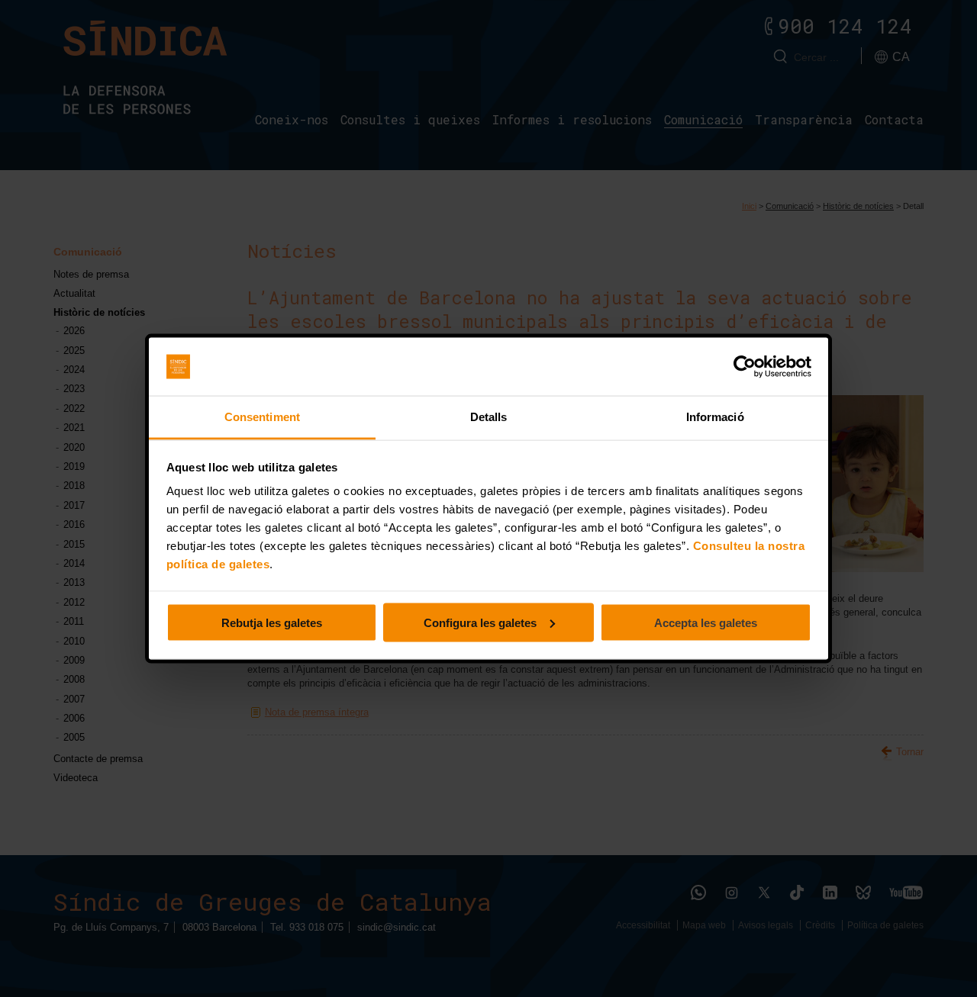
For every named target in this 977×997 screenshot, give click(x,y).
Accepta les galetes (705, 622)
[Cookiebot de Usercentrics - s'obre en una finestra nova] (744, 366)
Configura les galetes (480, 622)
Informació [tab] (715, 416)
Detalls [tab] (489, 416)
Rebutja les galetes (271, 622)
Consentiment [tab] (262, 416)
